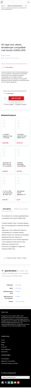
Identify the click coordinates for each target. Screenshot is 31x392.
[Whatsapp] (12, 382)
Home (3, 6)
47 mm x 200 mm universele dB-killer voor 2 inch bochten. (8, 193)
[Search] (28, 2)
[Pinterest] (18, 382)
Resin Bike (18, 285)
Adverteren (4, 352)
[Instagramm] (9, 382)
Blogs (2, 345)
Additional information (21, 209)
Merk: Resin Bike (19, 301)
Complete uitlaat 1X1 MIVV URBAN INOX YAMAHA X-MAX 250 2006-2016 (22, 138)
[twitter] (5, 382)
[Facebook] (2, 382)
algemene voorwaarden (8, 361)
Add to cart (16, 98)
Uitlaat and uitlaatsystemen (15, 6)
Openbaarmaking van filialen (9, 363)
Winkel (3, 342)
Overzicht (4, 347)
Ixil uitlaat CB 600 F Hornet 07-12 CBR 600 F (7, 165)
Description (7, 209)
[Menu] (2, 2)
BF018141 (17, 291)
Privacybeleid (5, 359)
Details (2, 67)
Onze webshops (5, 349)
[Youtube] (15, 382)
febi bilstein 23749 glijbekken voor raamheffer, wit (22, 194)
